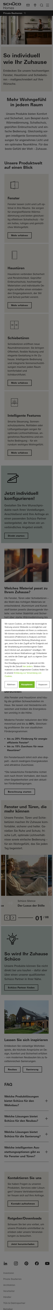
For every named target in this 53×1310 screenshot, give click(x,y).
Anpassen (42, 684)
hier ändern (28, 666)
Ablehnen (11, 684)
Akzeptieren (26, 684)
